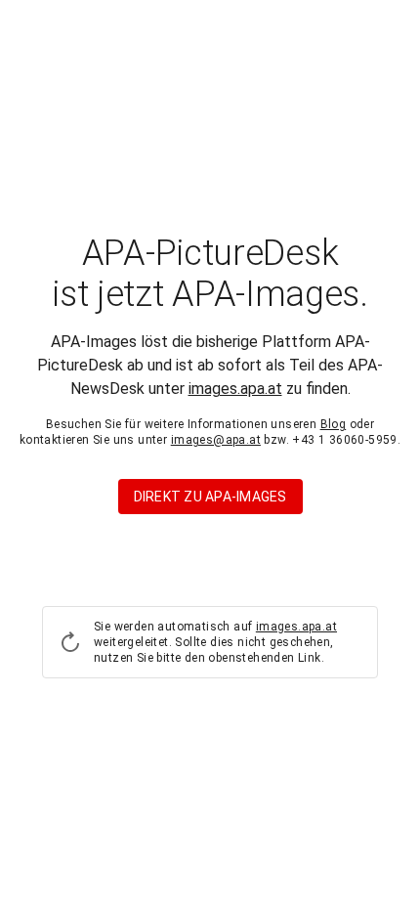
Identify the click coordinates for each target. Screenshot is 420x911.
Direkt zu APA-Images (210, 496)
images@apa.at (216, 440)
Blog (333, 424)
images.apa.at (235, 388)
